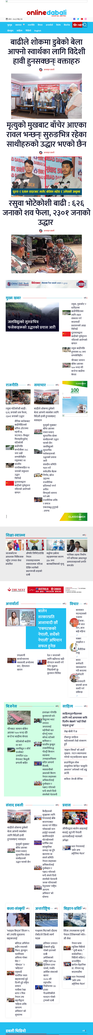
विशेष (58, 25)
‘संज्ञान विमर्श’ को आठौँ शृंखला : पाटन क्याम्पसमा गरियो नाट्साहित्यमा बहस (75, 753)
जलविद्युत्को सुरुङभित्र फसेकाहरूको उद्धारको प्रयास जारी (31, 325)
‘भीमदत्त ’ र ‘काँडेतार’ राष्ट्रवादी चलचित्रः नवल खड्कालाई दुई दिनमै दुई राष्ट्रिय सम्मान (22, 975)
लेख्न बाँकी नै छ (70, 731)
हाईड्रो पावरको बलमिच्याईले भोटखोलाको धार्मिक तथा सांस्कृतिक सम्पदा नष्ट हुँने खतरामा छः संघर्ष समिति (48, 845)
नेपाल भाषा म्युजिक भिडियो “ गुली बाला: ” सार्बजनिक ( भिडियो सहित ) (78, 950)
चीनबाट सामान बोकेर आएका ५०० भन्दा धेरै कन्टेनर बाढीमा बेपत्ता (78, 367)
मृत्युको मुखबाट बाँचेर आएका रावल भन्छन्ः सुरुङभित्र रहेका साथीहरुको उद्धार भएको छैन (46, 135)
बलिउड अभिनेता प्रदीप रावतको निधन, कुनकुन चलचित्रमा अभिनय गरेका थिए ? (22, 952)
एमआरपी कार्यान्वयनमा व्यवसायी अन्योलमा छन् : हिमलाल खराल (25, 662)
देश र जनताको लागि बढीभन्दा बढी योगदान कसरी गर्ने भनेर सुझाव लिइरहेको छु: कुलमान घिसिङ (55, 664)
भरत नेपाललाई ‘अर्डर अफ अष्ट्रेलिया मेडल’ (78, 850)
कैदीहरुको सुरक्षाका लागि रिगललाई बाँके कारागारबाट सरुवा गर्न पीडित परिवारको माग (49, 820)
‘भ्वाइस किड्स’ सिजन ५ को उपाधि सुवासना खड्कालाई (18, 935)
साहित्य (19, 30)
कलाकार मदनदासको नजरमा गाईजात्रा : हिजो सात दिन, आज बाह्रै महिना (81, 621)
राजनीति (31, 25)
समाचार (18, 25)
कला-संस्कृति (78, 25)
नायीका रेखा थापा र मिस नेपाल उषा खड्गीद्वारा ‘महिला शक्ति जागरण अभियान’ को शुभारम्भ (21, 1002)
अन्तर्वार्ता (49, 25)
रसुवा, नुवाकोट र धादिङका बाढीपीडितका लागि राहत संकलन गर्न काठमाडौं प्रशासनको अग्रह (78, 315)
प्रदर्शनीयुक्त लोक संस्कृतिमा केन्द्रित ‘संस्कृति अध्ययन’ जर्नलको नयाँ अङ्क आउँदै (75, 767)
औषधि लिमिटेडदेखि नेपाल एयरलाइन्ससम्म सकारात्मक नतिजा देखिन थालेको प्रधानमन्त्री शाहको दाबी (35, 564)
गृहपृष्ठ (9, 25)
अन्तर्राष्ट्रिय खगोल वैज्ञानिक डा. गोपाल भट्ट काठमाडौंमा (79, 966)
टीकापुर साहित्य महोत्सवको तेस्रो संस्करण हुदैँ (75, 741)
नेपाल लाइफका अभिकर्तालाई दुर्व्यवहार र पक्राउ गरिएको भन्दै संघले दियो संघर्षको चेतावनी (49, 786)
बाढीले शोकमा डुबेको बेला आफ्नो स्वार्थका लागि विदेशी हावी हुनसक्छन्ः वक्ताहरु (46, 52)
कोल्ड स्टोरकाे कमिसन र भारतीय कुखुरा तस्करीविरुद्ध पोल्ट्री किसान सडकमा (48, 746)
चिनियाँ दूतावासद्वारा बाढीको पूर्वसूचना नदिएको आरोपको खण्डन (79, 336)
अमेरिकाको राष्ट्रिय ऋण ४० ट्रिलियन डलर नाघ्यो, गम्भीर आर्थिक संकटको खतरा (50, 967)
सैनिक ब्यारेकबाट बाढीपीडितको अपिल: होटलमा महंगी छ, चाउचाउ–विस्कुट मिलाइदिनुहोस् (22, 430)
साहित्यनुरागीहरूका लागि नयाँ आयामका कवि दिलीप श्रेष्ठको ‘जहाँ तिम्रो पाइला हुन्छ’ (74, 719)
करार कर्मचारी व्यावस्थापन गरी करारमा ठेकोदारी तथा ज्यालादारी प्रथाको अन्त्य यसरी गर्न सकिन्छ (81, 676)
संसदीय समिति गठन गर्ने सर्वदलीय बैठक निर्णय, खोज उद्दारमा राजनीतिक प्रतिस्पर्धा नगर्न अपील (49, 477)
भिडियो (28, 30)
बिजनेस (67, 25)
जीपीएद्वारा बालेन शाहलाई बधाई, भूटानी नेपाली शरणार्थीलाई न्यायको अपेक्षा (74, 834)
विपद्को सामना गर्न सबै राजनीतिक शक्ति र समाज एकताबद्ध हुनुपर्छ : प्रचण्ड (50, 502)
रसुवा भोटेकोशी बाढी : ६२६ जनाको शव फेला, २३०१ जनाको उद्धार (46, 213)
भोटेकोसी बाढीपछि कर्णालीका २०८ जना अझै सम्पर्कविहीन (21, 450)
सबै (85, 298)
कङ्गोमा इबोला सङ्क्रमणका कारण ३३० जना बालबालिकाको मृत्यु (55, 558)
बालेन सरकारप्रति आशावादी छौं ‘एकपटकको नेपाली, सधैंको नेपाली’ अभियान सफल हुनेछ (50, 629)
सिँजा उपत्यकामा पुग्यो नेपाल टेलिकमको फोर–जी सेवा (75, 935)
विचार (40, 25)
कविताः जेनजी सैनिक (73, 779)
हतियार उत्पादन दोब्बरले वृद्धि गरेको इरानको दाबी (50, 948)
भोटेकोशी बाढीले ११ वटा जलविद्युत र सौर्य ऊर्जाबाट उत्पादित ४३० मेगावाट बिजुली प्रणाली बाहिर (23, 752)
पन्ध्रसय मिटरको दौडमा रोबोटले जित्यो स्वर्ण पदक (46, 935)
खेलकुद (10, 30)
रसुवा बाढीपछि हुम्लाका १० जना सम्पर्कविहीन (78, 352)
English (37, 30)
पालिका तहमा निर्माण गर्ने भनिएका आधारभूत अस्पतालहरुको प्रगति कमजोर (77, 560)
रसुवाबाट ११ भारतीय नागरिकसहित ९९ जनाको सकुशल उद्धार (22, 467)
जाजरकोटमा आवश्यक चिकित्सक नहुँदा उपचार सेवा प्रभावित (14, 558)
